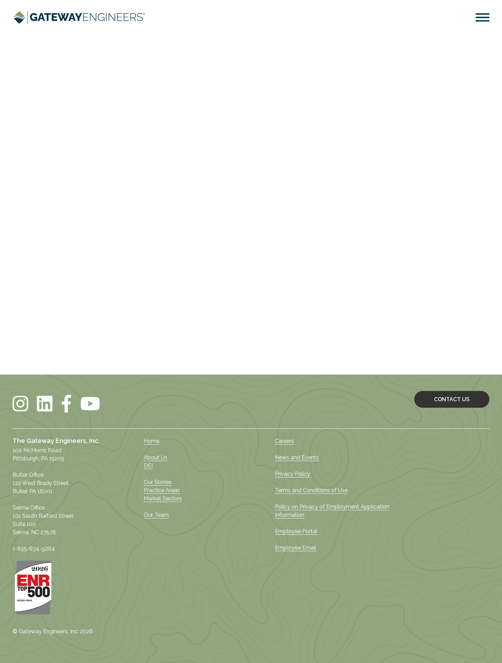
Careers (284, 441)
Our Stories (158, 482)
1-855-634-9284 (34, 548)
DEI (148, 465)
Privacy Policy (292, 474)
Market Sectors (163, 498)
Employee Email (295, 547)
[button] (482, 18)
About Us (155, 457)
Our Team (156, 515)
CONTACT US (452, 399)
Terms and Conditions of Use (311, 490)
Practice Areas (162, 490)
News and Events (297, 457)
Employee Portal (296, 531)
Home (151, 441)
